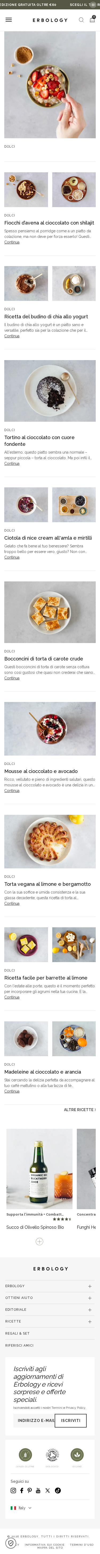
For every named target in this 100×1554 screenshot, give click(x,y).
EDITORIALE (15, 1310)
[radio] (54, 1219)
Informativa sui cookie (45, 1544)
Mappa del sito (50, 1547)
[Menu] (8, 20)
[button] (10, 1543)
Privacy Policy (75, 1408)
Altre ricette (80, 1110)
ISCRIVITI (71, 1420)
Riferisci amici (19, 1345)
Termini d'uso (82, 1544)
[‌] (50, 84)
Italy (22, 1508)
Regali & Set (17, 1333)
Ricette (13, 1321)
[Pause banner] (93, 5)
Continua (11, 242)
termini (56, 1408)
